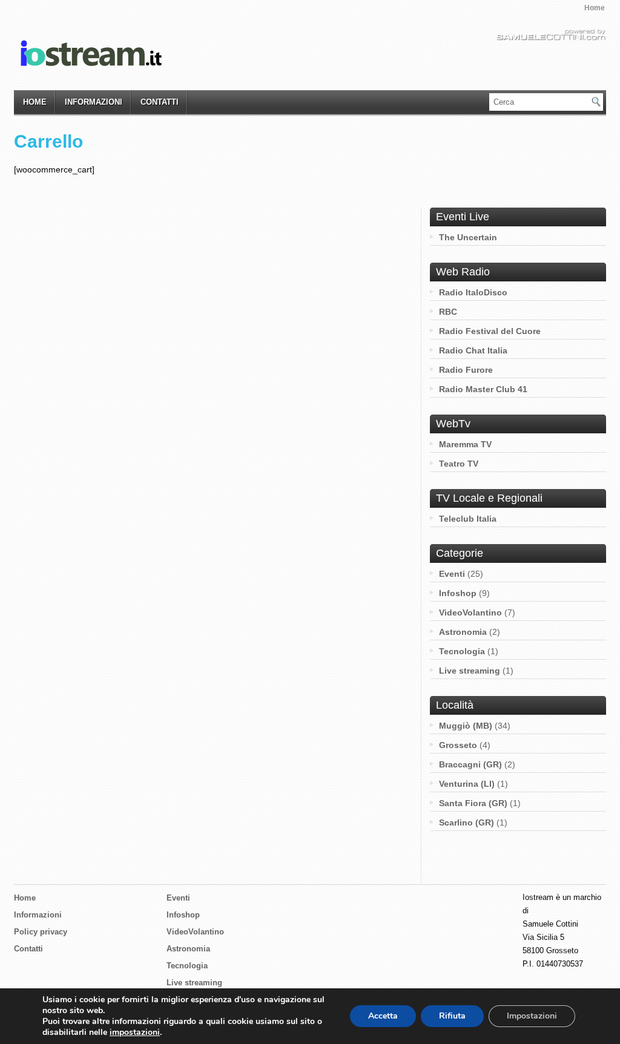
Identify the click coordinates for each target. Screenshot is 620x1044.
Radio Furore (466, 370)
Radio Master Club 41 (483, 389)
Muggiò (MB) (465, 725)
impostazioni (135, 1032)
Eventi (452, 574)
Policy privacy (40, 931)
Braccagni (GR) (470, 764)
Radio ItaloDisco (473, 292)
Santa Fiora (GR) (473, 803)
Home (594, 8)
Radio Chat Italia (473, 350)
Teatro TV (458, 463)
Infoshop (458, 593)
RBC (448, 312)
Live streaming (469, 670)
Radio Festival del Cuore (490, 331)
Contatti (159, 102)
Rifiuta (452, 1016)
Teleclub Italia (467, 519)
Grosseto (458, 745)
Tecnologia (462, 651)
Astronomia (463, 632)
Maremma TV (465, 444)
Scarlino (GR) (466, 822)
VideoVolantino (470, 612)
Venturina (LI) (467, 784)
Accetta (383, 1016)
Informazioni (93, 102)
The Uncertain (468, 237)
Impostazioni (532, 1016)
